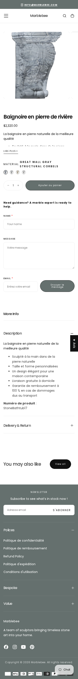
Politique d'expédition (19, 564)
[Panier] (72, 16)
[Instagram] (14, 647)
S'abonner (62, 510)
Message (9, 239)
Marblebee (11, 621)
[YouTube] (23, 647)
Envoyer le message (57, 286)
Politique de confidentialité (23, 540)
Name (7, 216)
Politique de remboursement (25, 548)
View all (60, 464)
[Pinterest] (32, 647)
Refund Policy (13, 556)
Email (7, 278)
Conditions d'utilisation (20, 572)
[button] (6, 15)
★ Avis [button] (74, 343)
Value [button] (7, 603)
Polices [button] (9, 530)
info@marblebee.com (40, 4)
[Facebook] (6, 647)
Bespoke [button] (10, 587)
